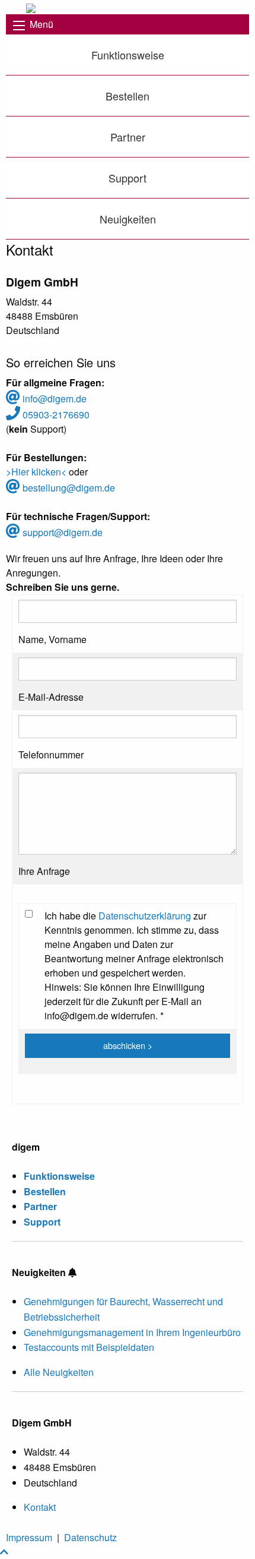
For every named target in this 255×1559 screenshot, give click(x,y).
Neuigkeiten (128, 218)
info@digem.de (53, 398)
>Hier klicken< (36, 471)
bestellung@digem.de (67, 488)
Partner (127, 136)
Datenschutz (90, 1537)
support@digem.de (61, 532)
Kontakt (40, 1507)
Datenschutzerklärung (144, 915)
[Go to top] (4, 1551)
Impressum (29, 1537)
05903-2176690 (55, 414)
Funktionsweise (127, 54)
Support (127, 177)
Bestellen (127, 95)
